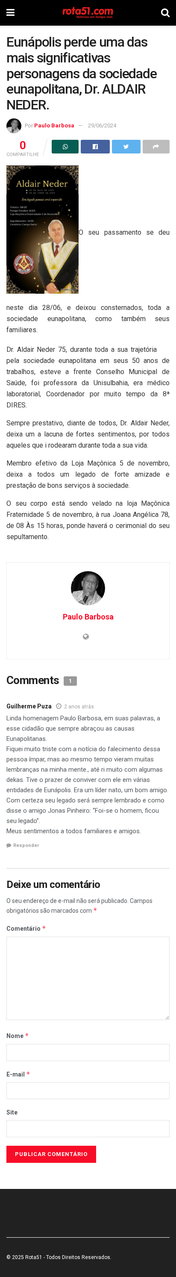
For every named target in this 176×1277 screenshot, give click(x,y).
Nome (17, 1036)
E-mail (18, 1074)
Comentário (26, 928)
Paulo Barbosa (54, 125)
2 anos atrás (79, 707)
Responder (26, 845)
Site (12, 1112)
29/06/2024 (102, 125)
